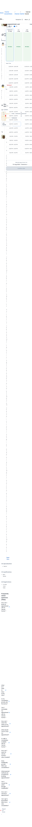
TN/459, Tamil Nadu (5, 586)
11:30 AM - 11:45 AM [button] (13, 74)
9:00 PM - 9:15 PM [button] (13, 152)
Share (26, 19)
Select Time (8, 63)
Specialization (7, 563)
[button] (10, 45)
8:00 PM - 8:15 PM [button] (13, 144)
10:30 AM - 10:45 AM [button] (13, 66)
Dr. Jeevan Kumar (3, 19)
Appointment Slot (14, 24)
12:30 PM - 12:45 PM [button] (13, 83)
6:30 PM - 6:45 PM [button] (13, 132)
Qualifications (7, 572)
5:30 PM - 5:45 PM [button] (13, 124)
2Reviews (3, 40)
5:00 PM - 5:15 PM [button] (13, 120)
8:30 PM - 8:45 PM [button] (13, 148)
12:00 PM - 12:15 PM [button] (13, 78)
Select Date (8, 26)
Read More (8, 558)
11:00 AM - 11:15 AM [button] (13, 70)
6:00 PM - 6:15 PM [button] (13, 128)
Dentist (22, 14)
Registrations (7, 582)
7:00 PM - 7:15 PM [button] (13, 136)
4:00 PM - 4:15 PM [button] (13, 111)
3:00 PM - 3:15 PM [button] (13, 103)
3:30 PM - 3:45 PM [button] (13, 107)
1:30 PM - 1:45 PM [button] (13, 91)
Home (1, 13)
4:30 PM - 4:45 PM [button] (13, 115)
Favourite (18, 19)
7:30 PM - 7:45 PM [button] (13, 140)
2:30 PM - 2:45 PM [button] (13, 99)
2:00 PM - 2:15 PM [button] (13, 95)
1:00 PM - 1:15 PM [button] (13, 87)
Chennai (17, 14)
